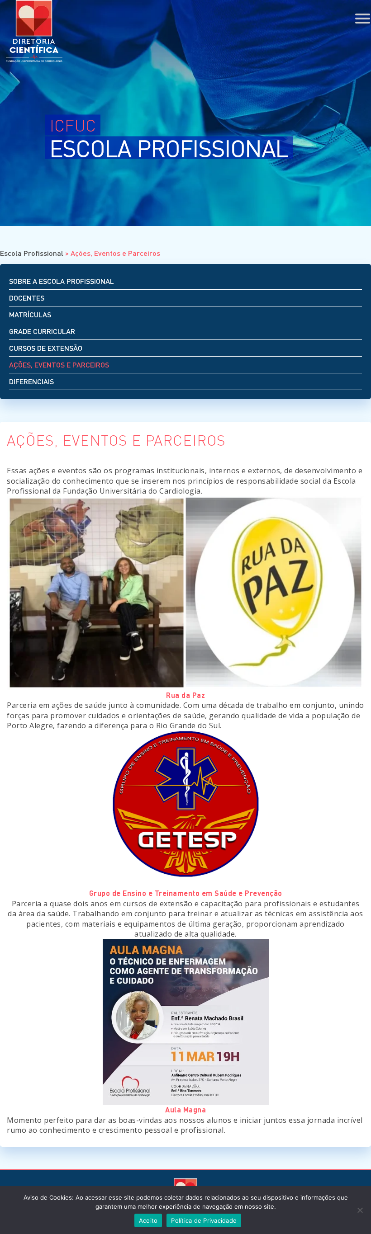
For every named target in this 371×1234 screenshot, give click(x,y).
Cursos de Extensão (45, 348)
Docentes (26, 297)
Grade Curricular (42, 331)
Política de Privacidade (204, 1220)
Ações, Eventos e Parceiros (59, 364)
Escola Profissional (31, 253)
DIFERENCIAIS (31, 381)
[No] (359, 1210)
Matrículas (30, 314)
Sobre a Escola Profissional (61, 281)
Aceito (148, 1220)
